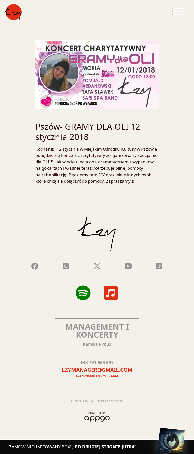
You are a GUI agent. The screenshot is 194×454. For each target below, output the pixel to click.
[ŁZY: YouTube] (128, 265)
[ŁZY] (13, 13)
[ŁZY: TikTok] (159, 265)
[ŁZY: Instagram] (66, 265)
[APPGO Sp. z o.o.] (97, 417)
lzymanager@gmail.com (97, 369)
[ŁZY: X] (97, 265)
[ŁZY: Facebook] (35, 265)
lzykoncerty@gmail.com (97, 376)
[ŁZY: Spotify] (83, 292)
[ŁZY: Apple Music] (111, 292)
